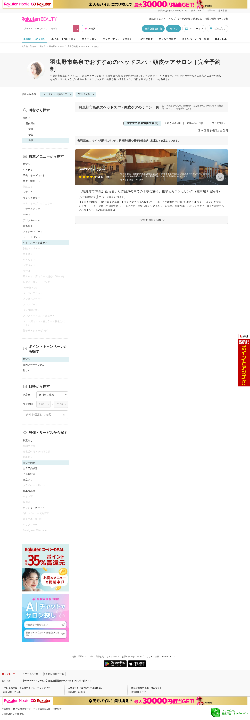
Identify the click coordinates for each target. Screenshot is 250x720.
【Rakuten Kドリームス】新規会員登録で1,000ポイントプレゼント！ (56, 680)
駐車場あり (29, 491)
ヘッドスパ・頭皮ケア (79, 75)
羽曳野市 (53, 46)
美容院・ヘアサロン (34, 39)
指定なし (28, 164)
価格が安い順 (194, 123)
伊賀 (30, 134)
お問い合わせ (128, 656)
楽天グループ (197, 10)
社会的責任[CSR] (41, 709)
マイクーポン (196, 28)
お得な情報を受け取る (190, 18)
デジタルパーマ (31, 220)
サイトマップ (113, 656)
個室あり (28, 479)
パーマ (26, 214)
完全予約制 (73, 46)
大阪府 (42, 46)
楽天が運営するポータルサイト (146, 688)
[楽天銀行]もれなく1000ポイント (173, 10)
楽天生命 (211, 10)
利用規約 (100, 656)
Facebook (166, 656)
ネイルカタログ (167, 39)
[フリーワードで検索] (76, 28)
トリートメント (31, 237)
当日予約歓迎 (30, 468)
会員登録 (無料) (153, 28)
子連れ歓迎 (29, 474)
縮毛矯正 (28, 226)
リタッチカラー (31, 197)
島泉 (62, 46)
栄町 (30, 129)
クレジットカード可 (34, 507)
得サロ (26, 370)
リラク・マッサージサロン (117, 39)
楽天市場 (223, 10)
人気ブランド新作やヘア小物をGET (86, 688)
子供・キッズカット (34, 175)
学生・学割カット (33, 181)
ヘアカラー (29, 192)
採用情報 (57, 709)
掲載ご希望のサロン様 (216, 18)
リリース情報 (152, 656)
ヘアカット (29, 169)
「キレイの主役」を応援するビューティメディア (26, 688)
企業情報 (6, 709)
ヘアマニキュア (31, 209)
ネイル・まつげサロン (63, 39)
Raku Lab (221, 39)
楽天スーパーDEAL (33, 364)
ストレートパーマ (33, 231)
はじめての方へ (157, 18)
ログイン (173, 28)
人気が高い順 (172, 123)
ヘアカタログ (145, 39)
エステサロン (89, 39)
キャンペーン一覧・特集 (195, 39)
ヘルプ (172, 18)
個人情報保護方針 (22, 709)
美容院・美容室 (29, 46)
